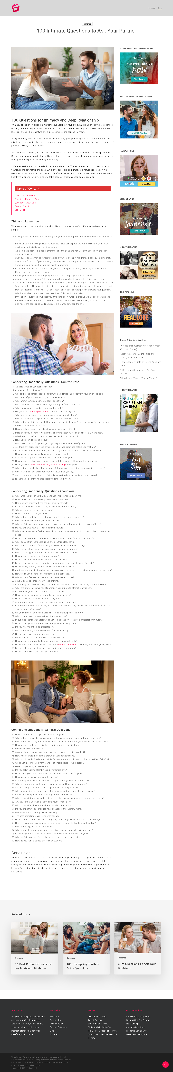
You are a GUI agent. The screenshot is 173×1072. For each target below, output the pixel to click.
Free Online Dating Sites (138, 1016)
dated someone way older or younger (48, 464)
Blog (52, 1031)
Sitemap (54, 1034)
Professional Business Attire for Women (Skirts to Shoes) (140, 347)
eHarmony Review (97, 1016)
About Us (54, 1016)
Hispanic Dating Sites (137, 1031)
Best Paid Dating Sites (137, 1034)
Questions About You (25, 202)
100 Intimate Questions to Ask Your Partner (138, 372)
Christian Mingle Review (100, 1027)
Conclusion (20, 210)
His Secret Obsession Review (102, 1031)
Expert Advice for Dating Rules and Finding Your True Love (137, 356)
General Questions (24, 206)
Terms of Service (58, 1027)
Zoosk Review (95, 1020)
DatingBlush (32, 1068)
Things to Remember (25, 195)
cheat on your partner (38, 411)
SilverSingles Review (98, 1023)
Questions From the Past (27, 199)
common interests (67, 644)
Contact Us (55, 1020)
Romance (87, 24)
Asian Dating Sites (135, 1027)
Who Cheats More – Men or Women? (138, 378)
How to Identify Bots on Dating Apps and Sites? (140, 364)
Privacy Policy (56, 1023)
